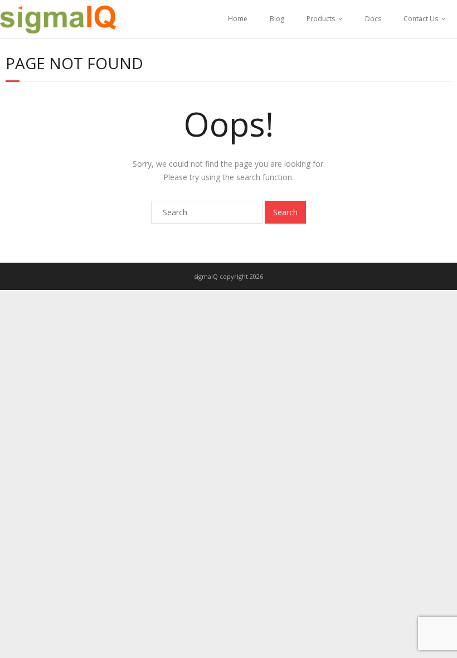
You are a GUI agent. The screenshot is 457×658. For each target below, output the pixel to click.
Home (237, 18)
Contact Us (420, 18)
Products (321, 18)
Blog (277, 18)
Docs (373, 18)
